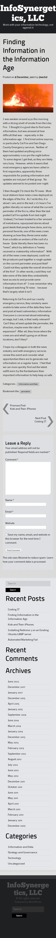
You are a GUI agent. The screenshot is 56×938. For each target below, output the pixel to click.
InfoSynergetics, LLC (28, 889)
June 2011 (13, 793)
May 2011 (13, 798)
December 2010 (17, 826)
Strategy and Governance (22, 852)
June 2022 (13, 682)
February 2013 (16, 748)
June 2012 (13, 770)
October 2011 (15, 787)
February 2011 (16, 815)
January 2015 (15, 709)
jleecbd (43, 77)
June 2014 (13, 720)
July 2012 (13, 765)
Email (9, 512)
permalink (25, 391)
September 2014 (17, 715)
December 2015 (16, 698)
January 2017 (15, 693)
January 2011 (15, 820)
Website (10, 523)
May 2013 (13, 743)
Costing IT (40, 421)
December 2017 (16, 687)
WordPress (35, 902)
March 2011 (14, 809)
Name (9, 500)
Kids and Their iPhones (23, 409)
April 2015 (13, 704)
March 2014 (14, 726)
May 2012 (13, 776)
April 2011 (13, 804)
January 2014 (15, 731)
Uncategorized (16, 864)
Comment (11, 460)
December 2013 (16, 737)
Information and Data (28, 384)
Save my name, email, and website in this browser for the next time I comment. (27, 539)
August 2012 (15, 759)
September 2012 (17, 754)
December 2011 (16, 781)
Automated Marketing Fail (23, 640)
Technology (14, 858)
